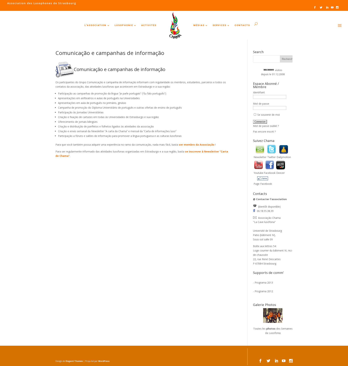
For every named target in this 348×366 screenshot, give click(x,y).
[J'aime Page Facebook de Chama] (262, 179)
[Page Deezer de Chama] (280, 168)
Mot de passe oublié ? (266, 126)
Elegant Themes (74, 361)
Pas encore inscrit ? (264, 131)
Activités (148, 25)
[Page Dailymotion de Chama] (283, 152)
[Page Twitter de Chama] (271, 152)
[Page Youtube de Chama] (258, 168)
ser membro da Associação (197, 144)
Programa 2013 (264, 282)
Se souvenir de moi (268, 114)
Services (219, 25)
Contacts (242, 25)
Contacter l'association (271, 199)
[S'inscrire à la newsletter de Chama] (259, 152)
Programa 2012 (264, 291)
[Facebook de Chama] (269, 168)
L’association (95, 25)
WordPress (103, 361)
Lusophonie (124, 25)
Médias (198, 25)
